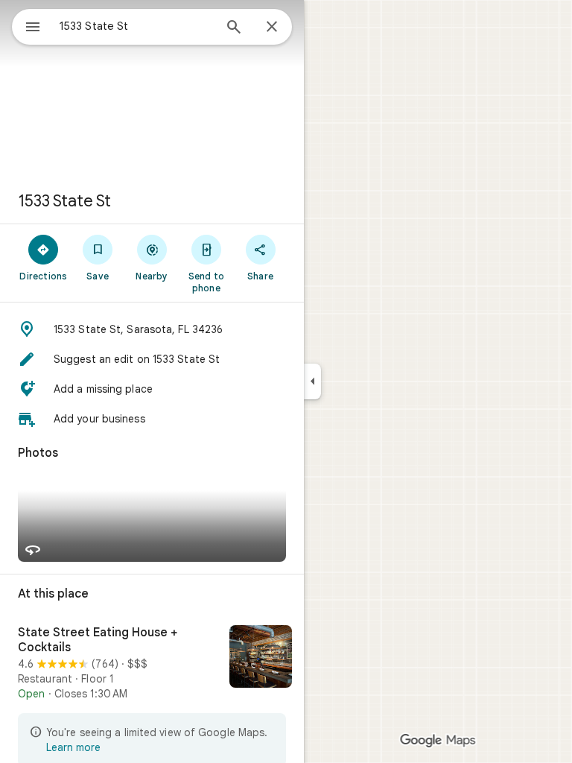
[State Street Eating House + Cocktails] (152, 663)
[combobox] (136, 26)
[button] (152, 329)
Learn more (73, 747)
